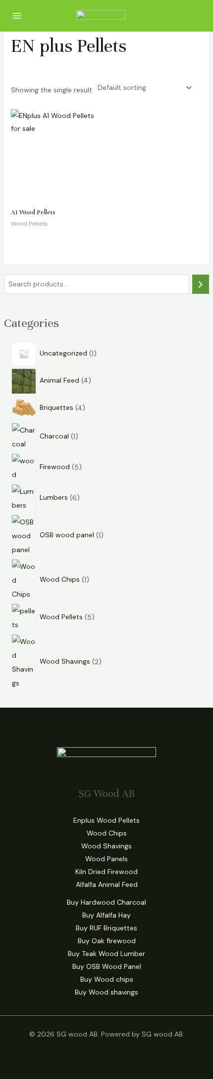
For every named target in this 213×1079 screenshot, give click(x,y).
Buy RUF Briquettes (106, 927)
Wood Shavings (106, 845)
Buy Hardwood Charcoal (106, 902)
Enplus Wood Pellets (106, 820)
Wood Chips (107, 833)
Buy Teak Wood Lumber (106, 953)
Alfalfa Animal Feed (107, 884)
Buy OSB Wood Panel (106, 966)
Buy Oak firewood (107, 940)
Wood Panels (106, 858)
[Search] (200, 284)
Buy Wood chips (106, 979)
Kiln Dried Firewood (106, 871)
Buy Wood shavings (106, 992)
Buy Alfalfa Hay (106, 915)
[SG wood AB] (100, 16)
